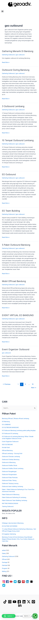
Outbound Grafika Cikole (9, 465)
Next (33, 387)
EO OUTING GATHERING (9, 526)
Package (4, 562)
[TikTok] (5, 602)
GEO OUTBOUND (7, 444)
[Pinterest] (33, 602)
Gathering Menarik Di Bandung (17, 51)
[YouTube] (14, 602)
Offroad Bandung (7, 450)
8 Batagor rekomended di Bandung (12, 523)
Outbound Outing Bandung (15, 70)
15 (32, 384)
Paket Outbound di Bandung (10, 494)
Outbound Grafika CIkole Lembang (12, 468)
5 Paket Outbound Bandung (16, 245)
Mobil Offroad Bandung (14, 281)
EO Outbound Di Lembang (10, 433)
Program (4, 568)
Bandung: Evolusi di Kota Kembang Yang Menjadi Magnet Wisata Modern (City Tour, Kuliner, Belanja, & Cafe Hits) (18, 539)
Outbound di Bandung (9, 462)
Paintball (4, 565)
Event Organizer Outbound (15, 349)
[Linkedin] (24, 602)
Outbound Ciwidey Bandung (10, 459)
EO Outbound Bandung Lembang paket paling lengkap (19, 430)
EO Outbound (9, 174)
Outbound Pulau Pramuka (10, 477)
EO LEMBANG (6, 424)
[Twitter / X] (28, 602)
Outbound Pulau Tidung (9, 480)
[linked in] (20, 605)
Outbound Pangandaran (9, 474)
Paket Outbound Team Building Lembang (14, 500)
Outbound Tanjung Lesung (10, 483)
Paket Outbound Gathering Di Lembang (14, 497)
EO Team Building (11, 210)
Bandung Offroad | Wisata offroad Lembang (15, 418)
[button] (2, 11)
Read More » (6, 62)
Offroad (4, 559)
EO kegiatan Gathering (9, 534)
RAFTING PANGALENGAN (10, 503)
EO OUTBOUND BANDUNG (10, 427)
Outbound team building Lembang (12, 486)
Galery (4, 553)
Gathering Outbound (8, 55)
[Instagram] (10, 602)
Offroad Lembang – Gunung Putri (12, 453)
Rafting (4, 571)
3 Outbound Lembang (13, 106)
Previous (6, 384)
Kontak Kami (6, 447)
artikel (4, 550)
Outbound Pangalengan (9, 471)
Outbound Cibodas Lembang (11, 456)
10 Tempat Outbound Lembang (18, 140)
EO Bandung (6, 421)
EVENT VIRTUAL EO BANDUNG (18, 315)
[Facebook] (19, 602)
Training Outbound (7, 506)
